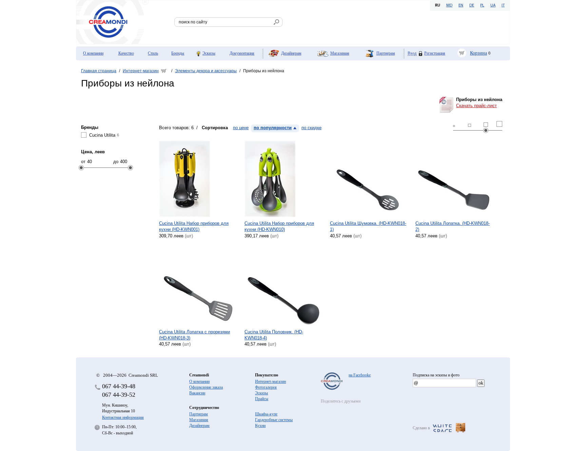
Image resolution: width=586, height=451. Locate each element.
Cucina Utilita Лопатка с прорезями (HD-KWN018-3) (194, 334)
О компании (93, 53)
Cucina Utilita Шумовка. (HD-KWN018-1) (368, 226)
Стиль (153, 53)
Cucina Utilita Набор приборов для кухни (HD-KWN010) (279, 226)
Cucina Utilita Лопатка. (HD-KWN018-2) (452, 226)
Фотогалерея (266, 387)
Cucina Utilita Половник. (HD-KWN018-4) (274, 334)
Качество (126, 53)
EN (460, 5)
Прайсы (261, 398)
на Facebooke (360, 375)
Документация (242, 53)
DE (471, 5)
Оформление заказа (206, 387)
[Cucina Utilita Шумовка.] (368, 179)
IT (503, 5)
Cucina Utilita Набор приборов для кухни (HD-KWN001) (194, 226)
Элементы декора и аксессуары (206, 70)
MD (449, 5)
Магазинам (339, 53)
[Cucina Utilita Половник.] (283, 287)
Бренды (177, 53)
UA (492, 5)
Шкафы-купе (266, 414)
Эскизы (208, 53)
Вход (412, 53)
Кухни (260, 425)
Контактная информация (123, 417)
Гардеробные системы (274, 419)
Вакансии (197, 393)
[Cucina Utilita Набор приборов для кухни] (197, 179)
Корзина (478, 53)
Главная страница (98, 70)
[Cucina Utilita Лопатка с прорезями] (197, 287)
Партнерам (385, 53)
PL (482, 5)
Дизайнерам (291, 53)
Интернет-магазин (141, 70)
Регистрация (434, 53)
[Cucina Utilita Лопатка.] (453, 179)
